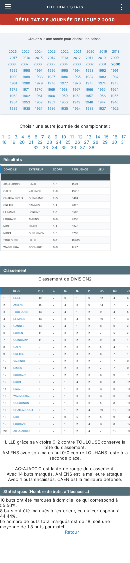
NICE (16, 417)
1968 (64, 89)
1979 (39, 83)
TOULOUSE (20, 312)
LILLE (17, 298)
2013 (64, 58)
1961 (38, 96)
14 (97, 136)
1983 (102, 77)
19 (13, 142)
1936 (51, 108)
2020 (90, 51)
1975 (89, 83)
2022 (65, 51)
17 (123, 136)
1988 (39, 77)
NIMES (17, 368)
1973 (114, 83)
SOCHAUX (19, 375)
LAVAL (17, 389)
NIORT (17, 382)
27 (86, 142)
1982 (115, 77)
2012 (77, 58)
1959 (64, 96)
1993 (89, 70)
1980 (26, 83)
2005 (51, 64)
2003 (77, 64)
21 (31, 142)
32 (36, 147)
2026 (13, 51)
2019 (103, 51)
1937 (39, 108)
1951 (51, 102)
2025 (26, 51)
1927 (102, 108)
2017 (13, 58)
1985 (77, 77)
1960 (51, 96)
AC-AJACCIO (21, 431)
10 (63, 136)
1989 (26, 77)
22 (40, 142)
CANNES (18, 326)
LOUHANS (19, 424)
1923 (115, 108)
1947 (102, 102)
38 (91, 147)
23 (49, 142)
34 (54, 147)
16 (115, 136)
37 (82, 147)
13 (89, 136)
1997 (39, 70)
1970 (38, 89)
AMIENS (18, 305)
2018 (116, 51)
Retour (72, 532)
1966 (89, 89)
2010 (102, 58)
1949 (76, 102)
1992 (102, 70)
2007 (25, 64)
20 (22, 142)
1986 (64, 77)
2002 (90, 64)
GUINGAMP (20, 340)
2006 (38, 64)
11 (72, 136)
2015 (39, 58)
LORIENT (19, 333)
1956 (102, 96)
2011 (89, 58)
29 (105, 142)
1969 (51, 89)
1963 (13, 96)
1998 (26, 70)
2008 (12, 64)
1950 (64, 102)
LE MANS (19, 319)
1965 (102, 89)
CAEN (17, 347)
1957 (89, 96)
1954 (13, 102)
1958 (76, 96)
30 (114, 142)
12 (80, 136)
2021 (77, 51)
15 (106, 136)
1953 (26, 102)
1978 (51, 83)
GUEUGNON (21, 403)
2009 (115, 58)
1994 (77, 70)
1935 (64, 108)
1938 (26, 108)
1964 (114, 89)
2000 (115, 64)
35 (64, 147)
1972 (13, 89)
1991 (114, 70)
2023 (52, 51)
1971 (26, 89)
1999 (13, 70)
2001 (102, 64)
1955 (114, 96)
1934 (77, 108)
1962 (26, 96)
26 (77, 142)
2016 (26, 58)
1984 (89, 77)
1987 (51, 77)
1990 (13, 77)
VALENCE (19, 361)
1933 (89, 108)
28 (95, 142)
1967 (76, 89)
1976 (77, 83)
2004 (64, 64)
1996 (51, 70)
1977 (64, 83)
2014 (51, 58)
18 (4, 142)
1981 (13, 83)
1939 (13, 108)
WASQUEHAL (21, 396)
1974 (102, 83)
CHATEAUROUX (23, 410)
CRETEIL (18, 354)
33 (45, 147)
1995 (64, 70)
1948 (89, 102)
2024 (39, 51)
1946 (114, 102)
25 (68, 142)
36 (73, 147)
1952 (39, 102)
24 (58, 142)
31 (123, 142)
